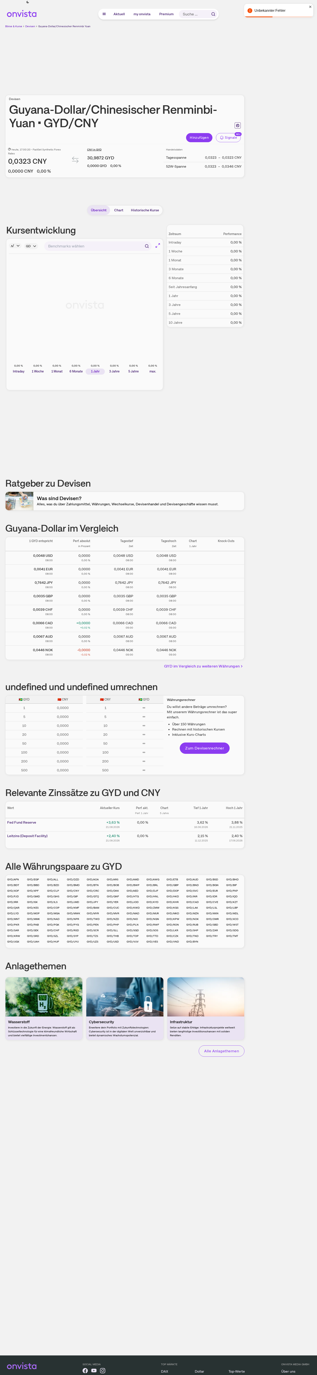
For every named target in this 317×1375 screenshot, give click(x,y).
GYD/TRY (212, 936)
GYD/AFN (13, 879)
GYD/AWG (152, 879)
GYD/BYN (192, 941)
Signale (231, 137)
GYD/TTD (152, 936)
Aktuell (119, 14)
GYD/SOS (152, 930)
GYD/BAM (93, 907)
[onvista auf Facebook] (85, 1371)
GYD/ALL (52, 879)
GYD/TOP (133, 936)
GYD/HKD (172, 896)
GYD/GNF (113, 896)
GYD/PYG (73, 924)
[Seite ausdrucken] (238, 125)
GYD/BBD (33, 885)
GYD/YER (112, 902)
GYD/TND (192, 936)
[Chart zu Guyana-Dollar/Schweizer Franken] (192, 611)
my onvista (142, 14)
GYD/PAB (33, 924)
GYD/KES (33, 907)
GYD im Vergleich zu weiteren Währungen (202, 666)
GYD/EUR (212, 891)
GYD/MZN (192, 913)
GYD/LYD (13, 913)
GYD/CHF (53, 930)
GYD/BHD (232, 879)
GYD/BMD (73, 885)
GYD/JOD (133, 902)
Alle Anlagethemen (221, 1050)
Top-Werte (237, 1371)
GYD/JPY (92, 902)
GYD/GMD (33, 896)
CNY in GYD (94, 149)
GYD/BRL (152, 885)
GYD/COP (53, 907)
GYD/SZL (52, 936)
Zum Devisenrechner (204, 748)
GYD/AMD (133, 879)
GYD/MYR (93, 913)
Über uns (288, 1371)
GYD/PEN (93, 924)
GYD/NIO (132, 919)
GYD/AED (132, 891)
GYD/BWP (133, 885)
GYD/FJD (13, 896)
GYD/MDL (232, 913)
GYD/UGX (13, 941)
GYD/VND (172, 941)
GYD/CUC (113, 907)
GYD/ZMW (152, 907)
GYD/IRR (12, 902)
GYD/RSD (73, 930)
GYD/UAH (33, 941)
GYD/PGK (53, 924)
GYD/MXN (212, 913)
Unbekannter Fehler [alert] (269, 10)
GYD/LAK (192, 907)
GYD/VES (152, 941)
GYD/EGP (33, 879)
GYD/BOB (113, 885)
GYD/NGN (152, 919)
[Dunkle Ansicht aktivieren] (27, 2)
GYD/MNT (13, 919)
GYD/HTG (133, 896)
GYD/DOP (172, 891)
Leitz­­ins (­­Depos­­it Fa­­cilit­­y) (27, 836)
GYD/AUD (192, 879)
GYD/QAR (13, 907)
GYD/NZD (113, 919)
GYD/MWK (73, 913)
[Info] (15, 245)
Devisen (30, 26)
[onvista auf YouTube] (94, 1371)
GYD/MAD (133, 913)
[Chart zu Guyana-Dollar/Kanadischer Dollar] (192, 624)
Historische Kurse (145, 210)
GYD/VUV (133, 941)
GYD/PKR (13, 924)
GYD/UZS (92, 941)
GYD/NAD (53, 919)
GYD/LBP (232, 907)
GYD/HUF (53, 941)
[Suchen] (213, 14)
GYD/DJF (152, 891)
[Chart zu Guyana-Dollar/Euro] (192, 570)
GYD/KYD (152, 902)
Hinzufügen (199, 137)
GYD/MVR (113, 913)
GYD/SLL (112, 930)
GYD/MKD (172, 913)
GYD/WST (232, 924)
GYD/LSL (211, 907)
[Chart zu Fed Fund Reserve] (164, 824)
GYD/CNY (73, 891)
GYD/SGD (133, 930)
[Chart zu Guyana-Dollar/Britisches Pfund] (192, 597)
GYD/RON (172, 924)
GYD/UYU (73, 941)
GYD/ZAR (212, 930)
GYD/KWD (133, 907)
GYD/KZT (232, 902)
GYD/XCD (232, 919)
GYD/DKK (113, 891)
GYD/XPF (33, 891)
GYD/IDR (211, 896)
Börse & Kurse (13, 26)
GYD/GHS (53, 896)
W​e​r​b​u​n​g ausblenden (162, 59)
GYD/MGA (53, 913)
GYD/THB (113, 936)
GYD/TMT (232, 936)
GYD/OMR (212, 919)
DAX (164, 1371)
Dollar (199, 1371)
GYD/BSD (212, 879)
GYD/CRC (93, 891)
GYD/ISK (32, 902)
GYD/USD (113, 941)
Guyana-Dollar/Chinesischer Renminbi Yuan (64, 26)
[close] (310, 6)
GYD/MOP (33, 913)
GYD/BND (192, 885)
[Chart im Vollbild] (157, 245)
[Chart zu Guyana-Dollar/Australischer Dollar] (192, 638)
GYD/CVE (212, 902)
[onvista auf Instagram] (102, 1371)
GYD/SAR (13, 930)
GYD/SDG (232, 930)
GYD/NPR (73, 919)
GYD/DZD (73, 879)
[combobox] (98, 246)
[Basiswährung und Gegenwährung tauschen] (75, 161)
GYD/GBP (172, 885)
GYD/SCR (93, 930)
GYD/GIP (72, 896)
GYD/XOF (13, 891)
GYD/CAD (192, 902)
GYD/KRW (13, 936)
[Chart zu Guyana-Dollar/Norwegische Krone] (192, 651)
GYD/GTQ (93, 896)
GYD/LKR (172, 930)
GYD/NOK (192, 919)
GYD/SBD (212, 924)
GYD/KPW (172, 919)
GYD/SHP (192, 930)
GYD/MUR (152, 913)
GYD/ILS (52, 902)
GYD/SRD (33, 936)
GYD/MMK (33, 919)
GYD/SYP (72, 936)
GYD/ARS (112, 879)
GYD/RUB (192, 924)
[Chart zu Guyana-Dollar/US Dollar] (192, 557)
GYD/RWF (152, 924)
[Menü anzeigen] (104, 14)
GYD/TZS (92, 936)
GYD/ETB (172, 879)
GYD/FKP (232, 891)
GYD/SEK (33, 930)
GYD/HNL (152, 896)
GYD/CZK (172, 936)
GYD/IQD (231, 896)
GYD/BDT (13, 885)
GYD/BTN (93, 885)
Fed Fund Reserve (21, 822)
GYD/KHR (172, 902)
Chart (118, 210)
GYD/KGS (172, 907)
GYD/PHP (113, 924)
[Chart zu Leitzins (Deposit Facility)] (164, 837)
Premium (166, 14)
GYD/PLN (133, 924)
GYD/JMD (73, 902)
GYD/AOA (93, 879)
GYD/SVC (192, 891)
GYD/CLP (53, 891)
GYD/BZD (53, 885)
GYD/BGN (212, 885)
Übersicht (99, 210)
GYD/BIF (231, 885)
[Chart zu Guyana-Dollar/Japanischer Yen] (192, 584)
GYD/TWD (93, 919)
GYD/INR (191, 896)
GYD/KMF (73, 907)
